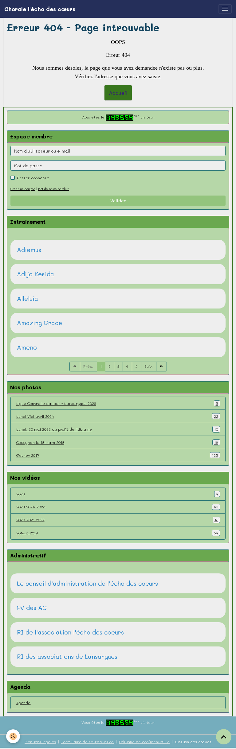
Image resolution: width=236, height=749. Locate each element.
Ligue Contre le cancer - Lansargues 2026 (117, 403)
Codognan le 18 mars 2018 (117, 442)
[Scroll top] (223, 736)
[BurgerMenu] (225, 9)
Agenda (23, 702)
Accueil (118, 92)
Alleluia (27, 298)
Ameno (27, 347)
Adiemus (29, 250)
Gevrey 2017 (117, 455)
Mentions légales (40, 741)
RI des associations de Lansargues (67, 656)
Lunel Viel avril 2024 (117, 416)
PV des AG (32, 607)
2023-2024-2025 (117, 506)
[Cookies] (13, 736)
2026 (117, 493)
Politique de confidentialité (144, 741)
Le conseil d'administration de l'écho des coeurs (87, 583)
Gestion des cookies (193, 741)
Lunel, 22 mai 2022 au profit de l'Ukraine (117, 429)
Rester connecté (33, 177)
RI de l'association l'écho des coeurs (70, 632)
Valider (118, 201)
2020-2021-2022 (117, 519)
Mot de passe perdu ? (53, 189)
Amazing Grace (39, 323)
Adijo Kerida (35, 274)
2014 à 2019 (117, 532)
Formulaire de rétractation (87, 741)
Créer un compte (22, 189)
